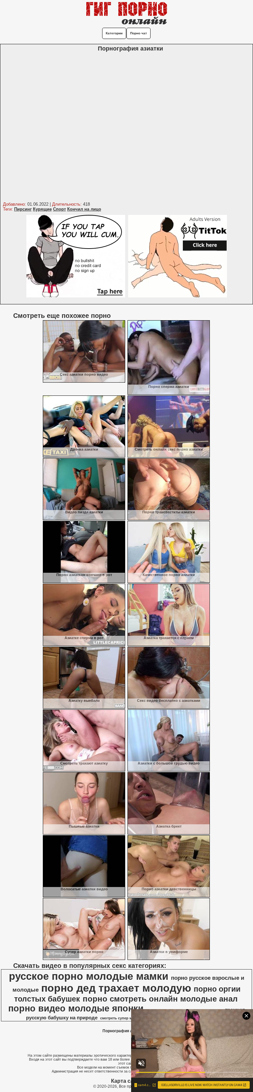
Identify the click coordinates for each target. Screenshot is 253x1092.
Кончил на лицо (84, 209)
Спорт (59, 209)
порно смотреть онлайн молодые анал (160, 998)
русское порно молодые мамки (88, 976)
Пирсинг (23, 209)
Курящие (42, 209)
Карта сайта (126, 1081)
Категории (114, 33)
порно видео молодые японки (76, 1008)
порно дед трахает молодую (116, 988)
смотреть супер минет (120, 1018)
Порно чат (138, 33)
